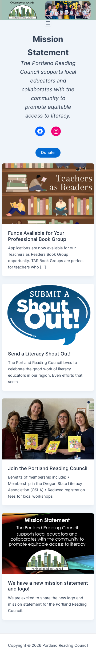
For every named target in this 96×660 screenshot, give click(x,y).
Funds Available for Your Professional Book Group (37, 236)
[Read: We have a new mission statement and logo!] (48, 543)
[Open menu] (48, 23)
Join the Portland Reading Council (47, 468)
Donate (48, 152)
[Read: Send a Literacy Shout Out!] (48, 314)
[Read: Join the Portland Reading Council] (48, 428)
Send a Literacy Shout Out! (39, 354)
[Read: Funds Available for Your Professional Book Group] (48, 193)
